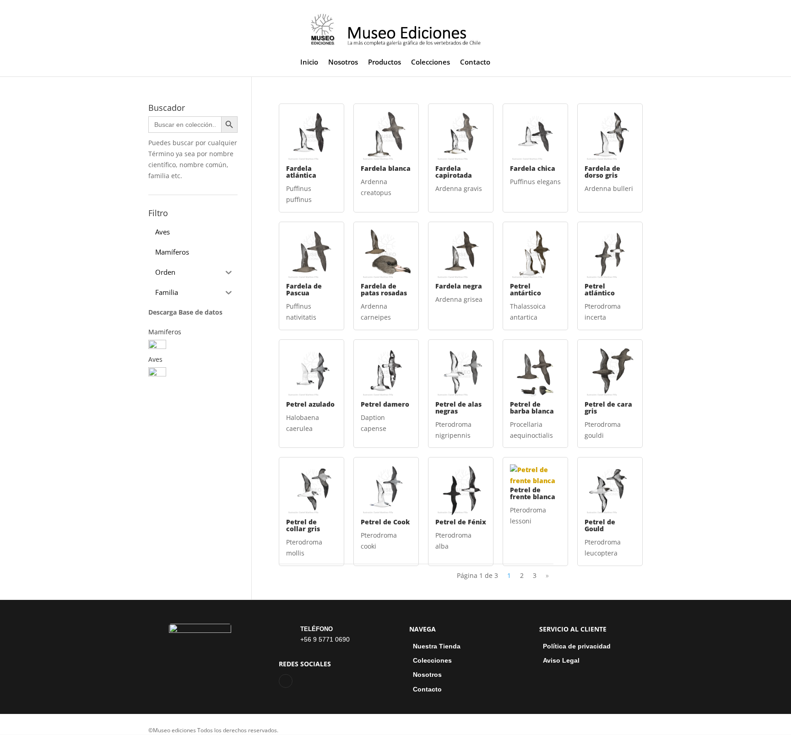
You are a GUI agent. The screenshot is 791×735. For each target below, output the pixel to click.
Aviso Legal (561, 660)
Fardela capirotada (453, 172)
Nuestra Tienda (437, 646)
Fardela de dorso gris (602, 172)
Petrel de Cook (385, 521)
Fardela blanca (386, 168)
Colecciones (430, 62)
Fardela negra (458, 286)
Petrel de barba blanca (532, 407)
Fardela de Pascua (304, 289)
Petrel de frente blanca (532, 493)
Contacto (475, 62)
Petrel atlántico (600, 289)
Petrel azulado (310, 404)
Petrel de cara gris (608, 407)
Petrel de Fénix (460, 521)
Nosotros (343, 62)
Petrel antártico (525, 289)
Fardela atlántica (301, 172)
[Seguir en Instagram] (286, 681)
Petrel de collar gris (303, 525)
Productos (384, 62)
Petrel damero (385, 404)
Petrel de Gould (600, 525)
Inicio (309, 62)
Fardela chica (532, 168)
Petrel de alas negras (458, 407)
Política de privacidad (577, 646)
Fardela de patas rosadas (384, 289)
